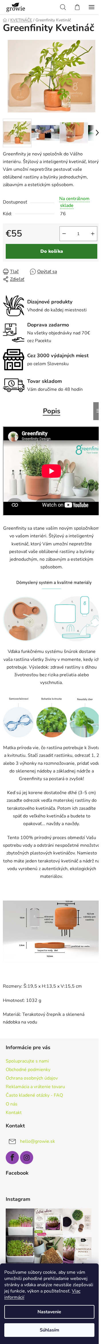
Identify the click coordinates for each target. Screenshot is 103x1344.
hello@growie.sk (37, 1141)
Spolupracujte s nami (27, 1061)
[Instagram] (26, 1157)
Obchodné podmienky (28, 1069)
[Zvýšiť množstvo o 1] (92, 234)
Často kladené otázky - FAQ (34, 1095)
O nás (11, 1104)
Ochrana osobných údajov (32, 1078)
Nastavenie (49, 1312)
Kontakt (14, 1112)
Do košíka (51, 251)
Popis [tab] (51, 411)
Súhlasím (49, 1330)
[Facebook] (12, 1157)
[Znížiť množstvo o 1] (64, 234)
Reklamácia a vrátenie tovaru (35, 1087)
